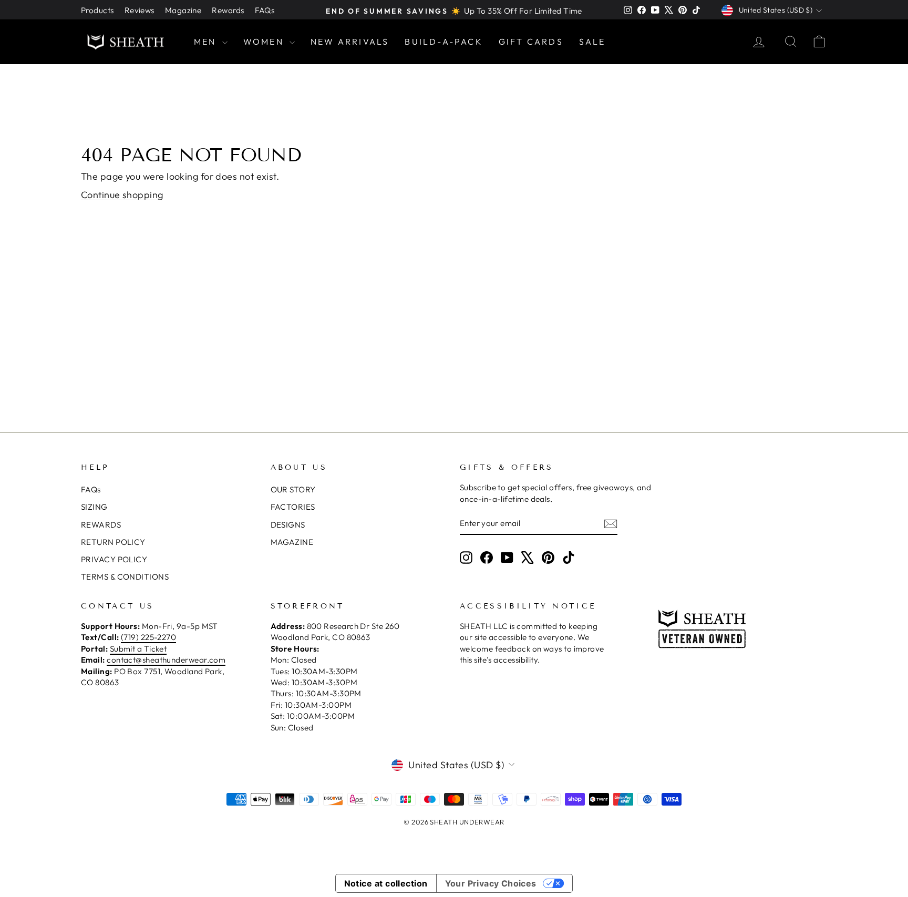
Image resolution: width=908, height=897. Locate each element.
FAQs (265, 10)
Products (97, 10)
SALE (592, 41)
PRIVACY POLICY (114, 559)
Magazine (183, 10)
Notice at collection (386, 883)
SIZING (94, 507)
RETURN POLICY (113, 542)
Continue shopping (122, 195)
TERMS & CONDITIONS (125, 577)
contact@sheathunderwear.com (166, 660)
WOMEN (265, 41)
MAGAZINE (292, 542)
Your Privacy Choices (490, 883)
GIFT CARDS (531, 41)
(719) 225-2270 (148, 637)
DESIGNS (288, 525)
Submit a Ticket (138, 649)
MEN (207, 41)
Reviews (139, 10)
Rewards (228, 10)
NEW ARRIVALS (350, 41)
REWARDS (101, 525)
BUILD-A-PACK (443, 41)
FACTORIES (293, 507)
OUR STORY (293, 489)
